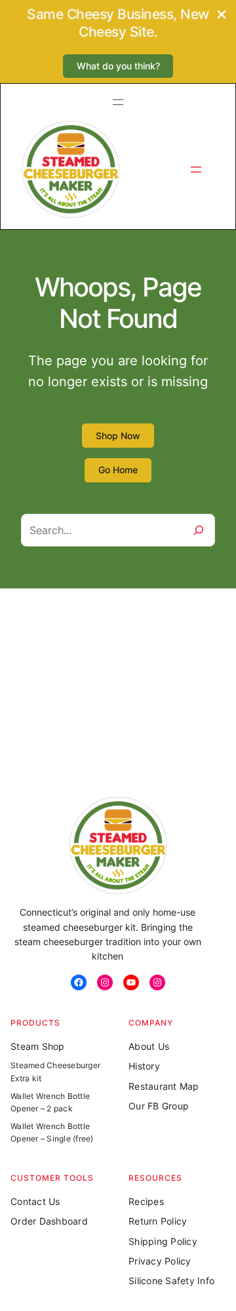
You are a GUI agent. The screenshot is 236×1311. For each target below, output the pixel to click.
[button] (118, 66)
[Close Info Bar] (221, 15)
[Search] (199, 530)
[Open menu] (118, 102)
